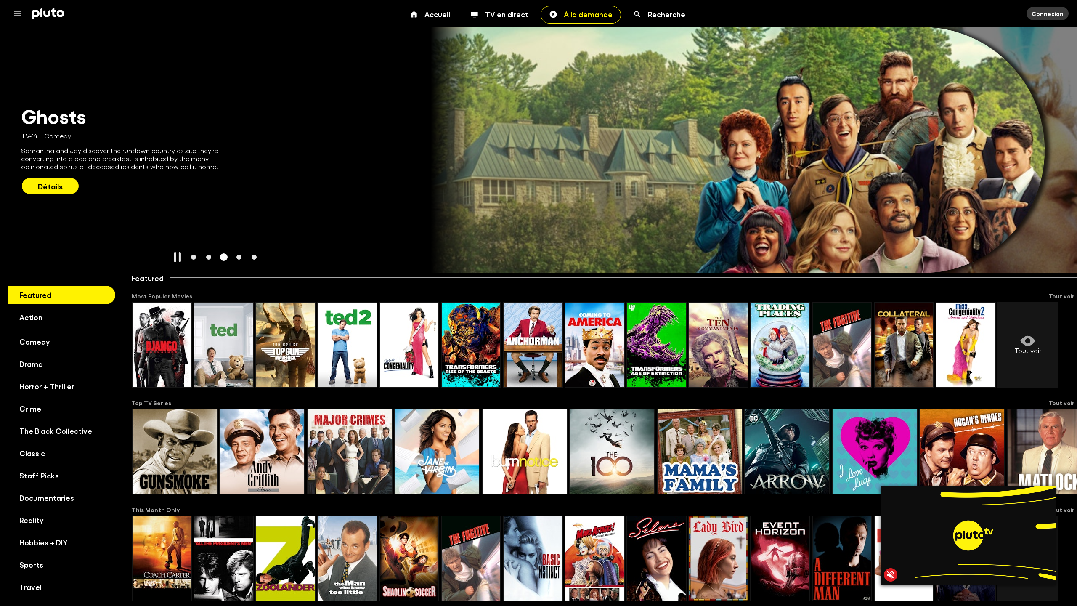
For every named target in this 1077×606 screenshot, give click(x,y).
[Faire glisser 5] (254, 257)
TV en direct (506, 14)
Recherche (666, 14)
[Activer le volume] (890, 575)
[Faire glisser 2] (209, 257)
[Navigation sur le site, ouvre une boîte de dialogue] (20, 13)
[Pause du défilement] (177, 257)
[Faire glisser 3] (224, 257)
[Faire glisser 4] (239, 257)
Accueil (437, 14)
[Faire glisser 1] (193, 257)
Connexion (1048, 13)
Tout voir (1061, 295)
